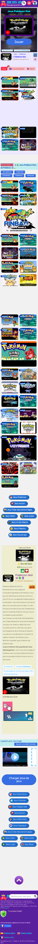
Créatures (19, 172)
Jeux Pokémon (19, 497)
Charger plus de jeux (19, 780)
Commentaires (17, 69)
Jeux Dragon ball (19, 807)
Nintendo (30, 175)
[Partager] (35, 55)
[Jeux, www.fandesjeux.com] (12, 3)
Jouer (19, 42)
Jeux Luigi (10, 844)
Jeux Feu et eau (20, 535)
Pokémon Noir (9, 937)
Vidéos (31, 69)
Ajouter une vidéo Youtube (26, 744)
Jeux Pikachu (20, 528)
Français (7, 926)
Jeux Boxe (29, 844)
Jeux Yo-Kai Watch (20, 522)
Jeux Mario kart (19, 819)
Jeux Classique (19, 825)
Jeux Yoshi (10, 516)
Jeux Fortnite (20, 800)
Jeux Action (20, 503)
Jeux (4, 69)
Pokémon (18, 175)
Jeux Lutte (29, 516)
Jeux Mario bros (20, 794)
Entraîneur (7, 175)
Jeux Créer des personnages (19, 510)
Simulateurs (7, 172)
